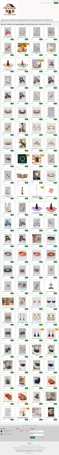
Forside (2, 20)
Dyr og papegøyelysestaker (22, 20)
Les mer (32, 451)
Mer (51, 20)
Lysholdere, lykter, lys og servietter (37, 20)
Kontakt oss (35, 425)
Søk (56, 2)
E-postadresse (32, 430)
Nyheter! (6, 20)
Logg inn (31, 425)
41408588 (33, 447)
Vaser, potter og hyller (46, 20)
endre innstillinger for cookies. (39, 451)
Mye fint (29, 20)
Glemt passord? (41, 437)
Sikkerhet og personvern (32, 445)
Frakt (20, 445)
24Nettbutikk (31, 453)
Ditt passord (32, 433)
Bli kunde (27, 425)
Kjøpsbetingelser (24, 445)
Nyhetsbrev (39, 445)
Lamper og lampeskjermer (13, 20)
